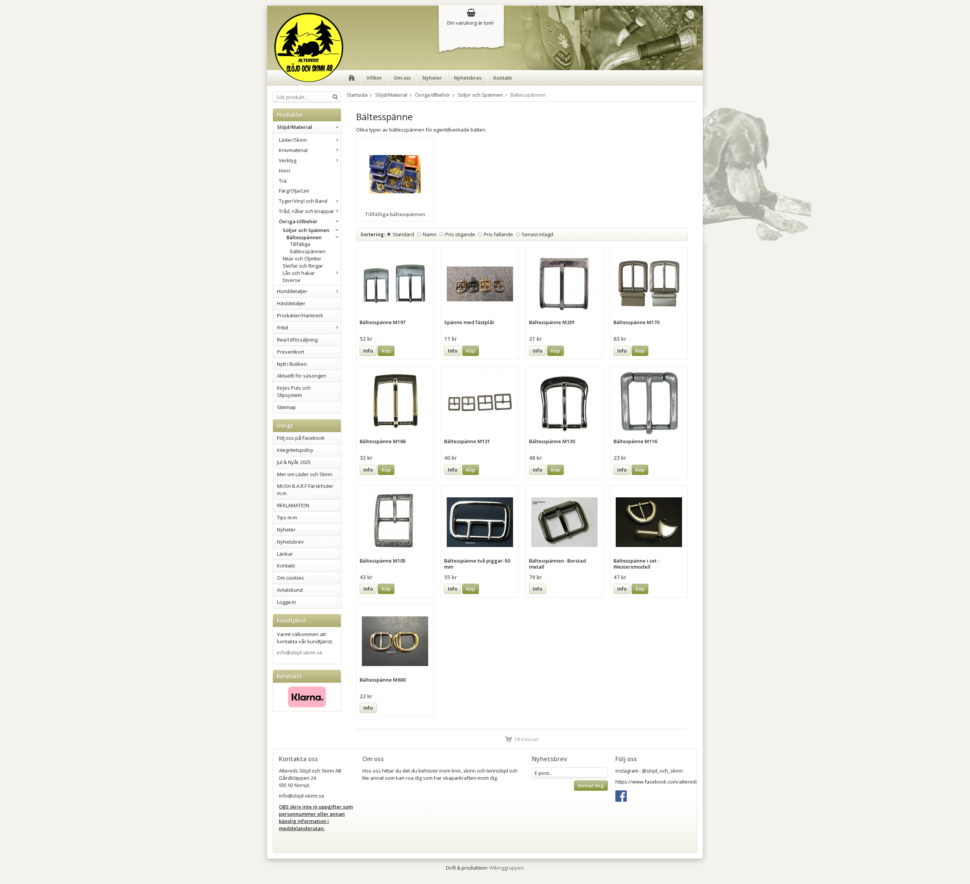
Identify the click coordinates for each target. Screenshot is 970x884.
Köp (386, 350)
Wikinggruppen (506, 867)
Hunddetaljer (292, 291)
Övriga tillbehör (298, 221)
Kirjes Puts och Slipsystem (294, 391)
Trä (282, 180)
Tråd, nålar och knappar (306, 211)
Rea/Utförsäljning (297, 339)
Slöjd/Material (294, 127)
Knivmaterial (293, 150)
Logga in (286, 602)
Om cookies (290, 577)
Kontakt (502, 77)
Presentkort (290, 351)
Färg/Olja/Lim (294, 190)
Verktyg (287, 160)
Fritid (282, 327)
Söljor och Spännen (306, 230)
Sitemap (286, 407)
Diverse (291, 280)
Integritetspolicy (295, 450)
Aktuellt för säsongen (301, 375)
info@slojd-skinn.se (299, 652)
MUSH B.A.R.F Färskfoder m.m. (305, 490)
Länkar (285, 553)
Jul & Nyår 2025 (294, 462)
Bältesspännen (304, 237)
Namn (429, 234)
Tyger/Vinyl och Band (303, 200)
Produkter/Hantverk (300, 315)
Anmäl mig (591, 785)
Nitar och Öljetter (302, 258)
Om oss (402, 77)
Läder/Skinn (293, 139)
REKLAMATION (293, 505)
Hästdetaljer (291, 303)
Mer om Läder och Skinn (304, 474)
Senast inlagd (537, 234)
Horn (284, 170)
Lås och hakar (299, 273)
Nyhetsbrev (468, 77)
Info (368, 350)
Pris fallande (498, 234)
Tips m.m (287, 517)
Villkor (374, 77)
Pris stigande (460, 234)
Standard (403, 234)
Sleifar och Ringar (303, 265)
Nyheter (432, 77)
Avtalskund (290, 589)
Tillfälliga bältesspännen (307, 248)
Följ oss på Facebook (301, 437)
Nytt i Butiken (292, 363)
